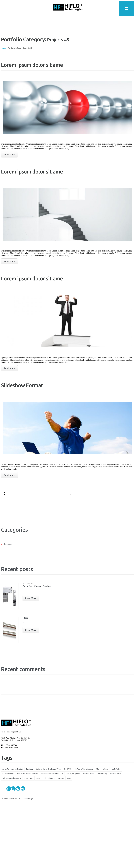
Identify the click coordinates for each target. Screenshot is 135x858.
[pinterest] (18, 788)
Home (3, 48)
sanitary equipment (73, 773)
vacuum (61, 778)
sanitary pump (102, 773)
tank (38, 778)
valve (69, 778)
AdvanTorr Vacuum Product (37, 586)
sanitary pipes (88, 773)
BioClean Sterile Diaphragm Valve (48, 769)
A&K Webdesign (26, 799)
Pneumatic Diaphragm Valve (27, 773)
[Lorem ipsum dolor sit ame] (67, 107)
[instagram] (23, 788)
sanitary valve (115, 773)
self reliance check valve (12, 778)
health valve (115, 769)
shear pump (28, 778)
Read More (31, 598)
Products (7, 544)
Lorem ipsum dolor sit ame (32, 65)
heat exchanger (8, 773)
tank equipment (49, 778)
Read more (9, 154)
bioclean (29, 769)
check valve (68, 769)
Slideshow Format (22, 385)
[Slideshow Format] (67, 428)
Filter (25, 618)
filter (98, 769)
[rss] (13, 788)
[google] (8, 788)
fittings (105, 769)
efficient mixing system (84, 769)
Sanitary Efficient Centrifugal (52, 773)
